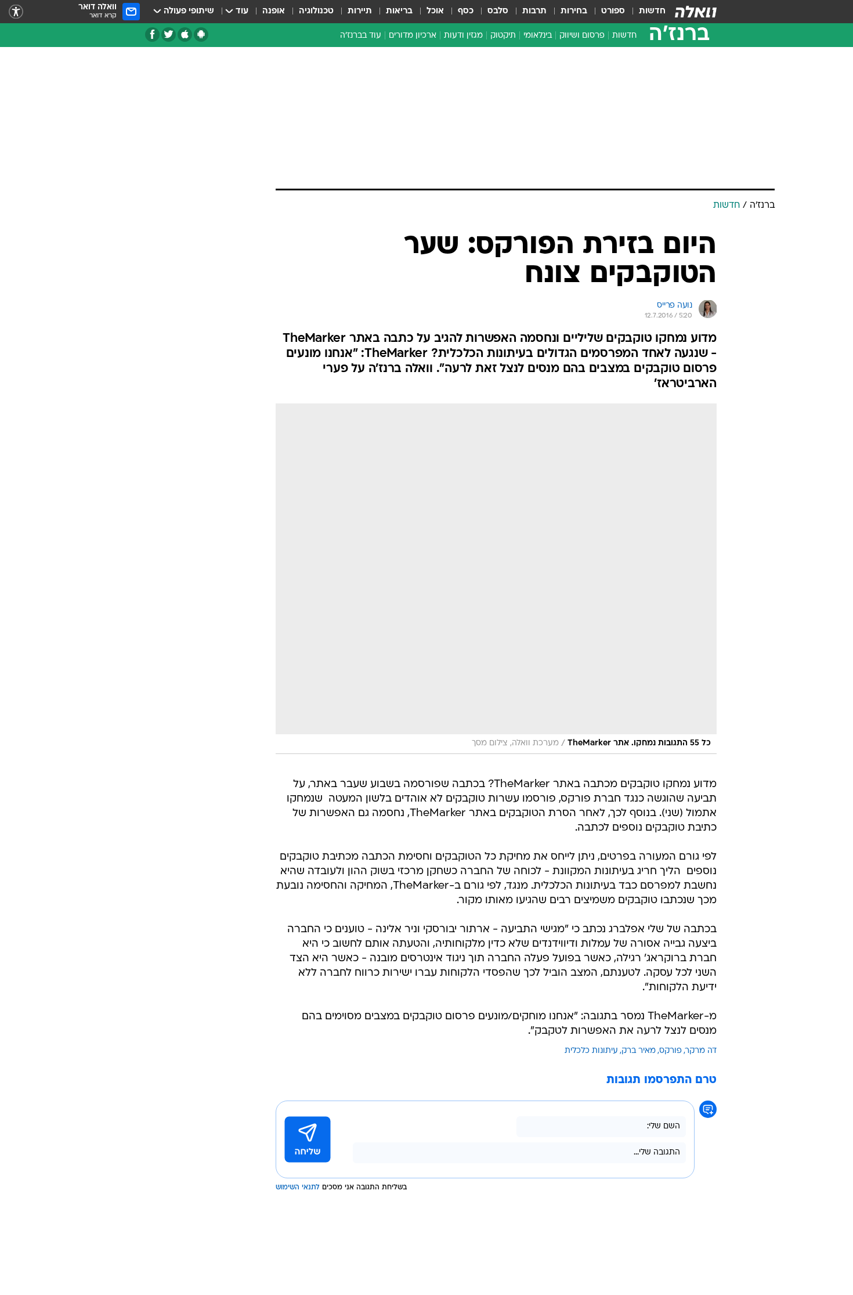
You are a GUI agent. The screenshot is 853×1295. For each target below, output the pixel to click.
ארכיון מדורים (412, 35)
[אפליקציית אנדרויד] (201, 34)
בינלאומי (537, 35)
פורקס (670, 1051)
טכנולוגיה (316, 11)
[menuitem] (645, 11)
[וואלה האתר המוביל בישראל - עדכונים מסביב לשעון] (696, 11)
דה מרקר (701, 1051)
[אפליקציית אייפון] (185, 34)
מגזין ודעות (463, 35)
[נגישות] (16, 12)
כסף (466, 11)
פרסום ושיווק (582, 35)
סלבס (497, 11)
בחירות (574, 11)
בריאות (399, 11)
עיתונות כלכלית (591, 1051)
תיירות (360, 11)
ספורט (613, 11)
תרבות (534, 11)
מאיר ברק (638, 1051)
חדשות (652, 11)
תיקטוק (503, 35)
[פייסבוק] (152, 34)
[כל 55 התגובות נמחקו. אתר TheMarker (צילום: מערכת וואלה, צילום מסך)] (496, 578)
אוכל (435, 11)
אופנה (273, 11)
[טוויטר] (168, 34)
